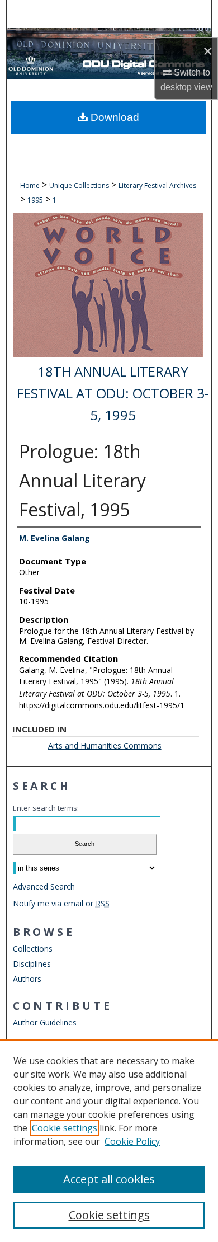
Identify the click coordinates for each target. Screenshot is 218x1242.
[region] (109, 1140)
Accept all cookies (109, 1179)
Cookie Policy (132, 1141)
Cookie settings (64, 1128)
